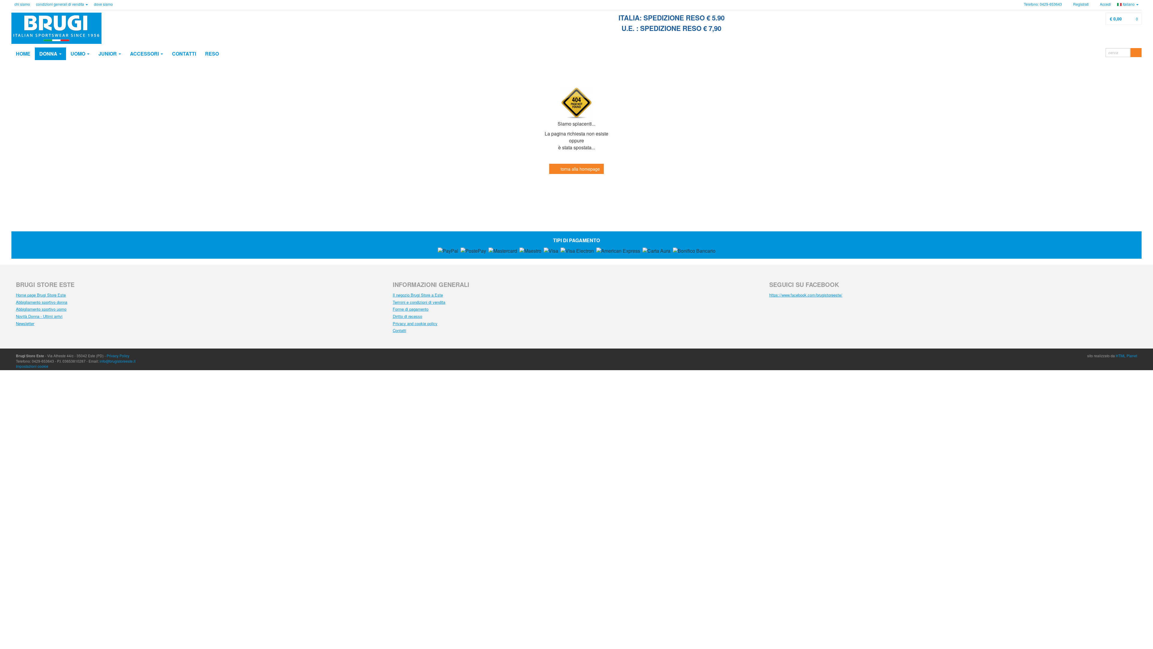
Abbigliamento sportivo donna (41, 302)
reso (212, 53)
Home (23, 53)
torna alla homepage (579, 169)
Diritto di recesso (407, 316)
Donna (49, 53)
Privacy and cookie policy (415, 323)
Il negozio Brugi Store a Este (418, 295)
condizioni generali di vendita (60, 4)
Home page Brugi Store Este (41, 295)
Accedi (1105, 4)
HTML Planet (1126, 355)
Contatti (399, 330)
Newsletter (25, 323)
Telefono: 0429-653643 (1043, 4)
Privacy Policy (118, 355)
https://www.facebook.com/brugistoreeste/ (805, 295)
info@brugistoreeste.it (117, 361)
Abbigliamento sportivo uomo (41, 309)
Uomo (78, 53)
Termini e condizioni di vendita (419, 302)
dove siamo (103, 4)
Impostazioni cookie (32, 366)
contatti (184, 53)
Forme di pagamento (410, 309)
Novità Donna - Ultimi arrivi (39, 316)
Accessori (145, 53)
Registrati (1080, 4)
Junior (108, 53)
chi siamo (22, 4)
